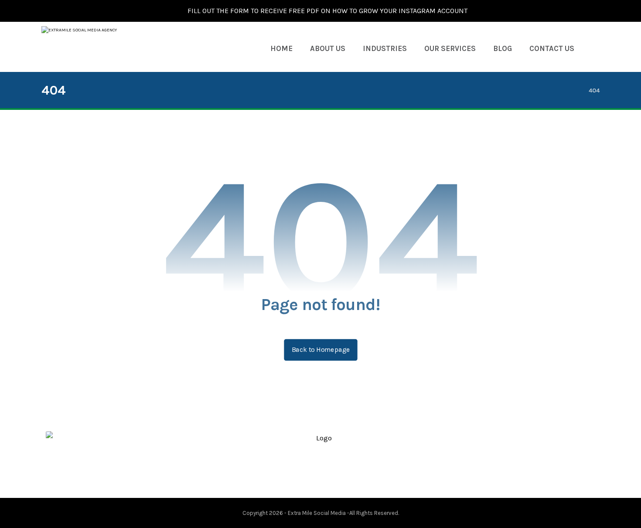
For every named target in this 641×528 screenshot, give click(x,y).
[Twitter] (313, 473)
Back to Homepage (320, 350)
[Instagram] (341, 473)
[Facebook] (300, 473)
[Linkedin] (327, 473)
